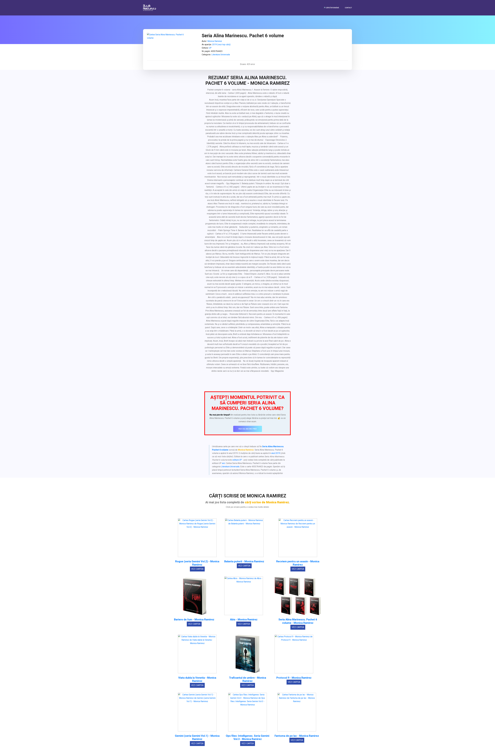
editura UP (237, 460)
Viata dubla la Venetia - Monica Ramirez (197, 679)
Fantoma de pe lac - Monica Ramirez (297, 736)
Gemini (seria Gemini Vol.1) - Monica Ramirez (197, 737)
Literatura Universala (220, 54)
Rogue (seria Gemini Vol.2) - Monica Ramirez (197, 563)
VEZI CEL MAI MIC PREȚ (247, 429)
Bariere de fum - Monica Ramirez (194, 620)
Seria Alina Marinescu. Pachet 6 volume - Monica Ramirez (297, 621)
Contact (348, 8)
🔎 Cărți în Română (331, 8)
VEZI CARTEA (197, 569)
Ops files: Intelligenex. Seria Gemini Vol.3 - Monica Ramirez (247, 737)
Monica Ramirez (214, 41)
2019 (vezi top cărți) (221, 44)
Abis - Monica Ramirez (243, 620)
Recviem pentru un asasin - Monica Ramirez (297, 563)
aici (223, 463)
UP (210, 48)
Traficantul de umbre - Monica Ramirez (247, 679)
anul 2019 (275, 453)
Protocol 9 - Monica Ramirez (293, 678)
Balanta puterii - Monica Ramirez (244, 561)
